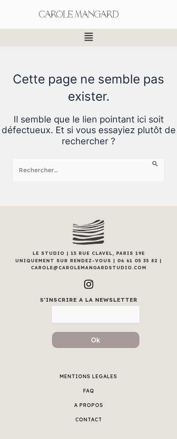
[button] (88, 37)
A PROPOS (88, 405)
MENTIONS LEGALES (88, 376)
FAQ (88, 391)
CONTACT (88, 419)
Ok (95, 340)
